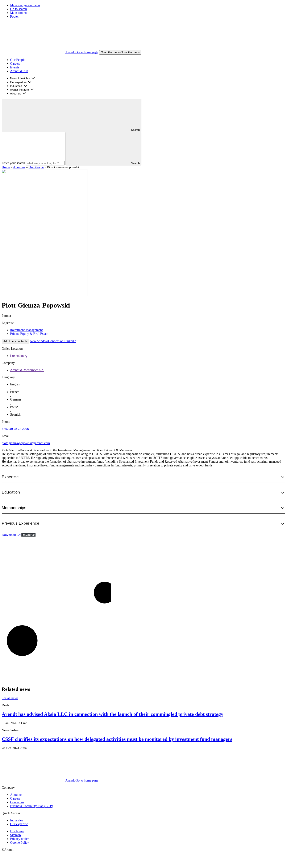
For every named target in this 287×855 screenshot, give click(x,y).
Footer (14, 16)
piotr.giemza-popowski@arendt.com (26, 443)
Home (6, 167)
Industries (16, 86)
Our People (17, 60)
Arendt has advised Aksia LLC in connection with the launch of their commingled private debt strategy (112, 714)
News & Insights (20, 78)
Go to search (18, 9)
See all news (10, 698)
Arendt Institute (19, 89)
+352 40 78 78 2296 (15, 429)
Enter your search (13, 163)
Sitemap (15, 835)
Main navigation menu (25, 5)
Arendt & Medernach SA (27, 370)
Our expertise (18, 82)
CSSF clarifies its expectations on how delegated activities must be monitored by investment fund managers (117, 739)
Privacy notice (19, 839)
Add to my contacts (15, 341)
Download (28, 535)
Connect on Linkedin (53, 341)
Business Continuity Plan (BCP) (31, 806)
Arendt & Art (19, 71)
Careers (15, 63)
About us (15, 93)
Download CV (11, 535)
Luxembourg (18, 355)
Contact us (17, 802)
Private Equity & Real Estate (29, 333)
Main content (19, 12)
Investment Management (26, 330)
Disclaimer (17, 831)
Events (14, 67)
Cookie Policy (19, 842)
